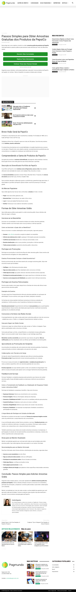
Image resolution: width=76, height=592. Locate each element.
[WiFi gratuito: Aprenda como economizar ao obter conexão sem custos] (30, 566)
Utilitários (37, 583)
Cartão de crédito (22, 3)
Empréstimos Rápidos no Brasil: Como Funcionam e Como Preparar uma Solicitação (63, 40)
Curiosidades (34, 3)
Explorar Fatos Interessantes (25, 59)
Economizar (38, 568)
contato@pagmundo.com (12, 578)
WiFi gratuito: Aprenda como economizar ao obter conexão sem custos (41, 566)
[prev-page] (2, 549)
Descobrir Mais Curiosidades (25, 54)
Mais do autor (26, 529)
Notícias (64, 3)
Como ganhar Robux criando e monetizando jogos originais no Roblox (25, 544)
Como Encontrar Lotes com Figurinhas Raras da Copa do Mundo (8, 544)
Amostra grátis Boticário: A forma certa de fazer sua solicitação (41, 573)
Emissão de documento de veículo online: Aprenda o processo (41, 581)
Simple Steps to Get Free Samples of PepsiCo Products (11, 523)
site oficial (11, 234)
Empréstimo (56, 3)
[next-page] (5, 549)
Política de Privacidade (62, 590)
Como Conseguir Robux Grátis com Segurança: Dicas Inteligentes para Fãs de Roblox (41, 544)
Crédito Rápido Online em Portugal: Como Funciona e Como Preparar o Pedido (62, 51)
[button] (72, 3)
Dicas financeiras (45, 3)
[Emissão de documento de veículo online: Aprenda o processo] (30, 581)
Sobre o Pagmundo (52, 590)
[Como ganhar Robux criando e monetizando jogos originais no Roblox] (25, 536)
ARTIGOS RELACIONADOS (11, 529)
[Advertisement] (38, 18)
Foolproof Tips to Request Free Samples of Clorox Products (38, 523)
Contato (69, 590)
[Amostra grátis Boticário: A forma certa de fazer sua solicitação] (30, 573)
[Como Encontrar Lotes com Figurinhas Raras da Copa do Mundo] (9, 536)
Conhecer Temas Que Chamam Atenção (25, 64)
